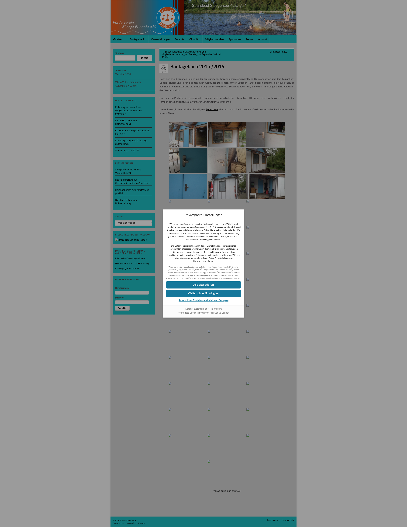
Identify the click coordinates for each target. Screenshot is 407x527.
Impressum (216, 309)
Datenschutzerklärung (203, 261)
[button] (203, 293)
